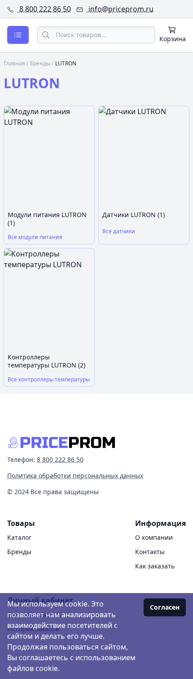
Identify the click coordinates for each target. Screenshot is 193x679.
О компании (154, 537)
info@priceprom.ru (120, 9)
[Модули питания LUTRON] (49, 156)
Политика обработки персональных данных (75, 475)
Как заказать (155, 566)
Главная (14, 63)
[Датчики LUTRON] (144, 156)
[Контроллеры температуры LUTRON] (49, 299)
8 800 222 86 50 (44, 9)
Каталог (19, 537)
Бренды (40, 63)
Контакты (150, 551)
